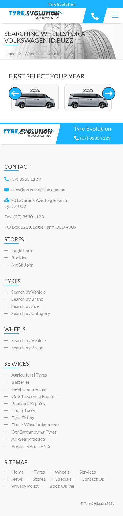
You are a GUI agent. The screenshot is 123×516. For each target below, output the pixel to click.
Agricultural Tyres (29, 374)
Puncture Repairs (28, 403)
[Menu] (115, 15)
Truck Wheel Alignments (35, 424)
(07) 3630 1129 (95, 138)
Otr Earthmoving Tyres (34, 431)
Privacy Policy (25, 486)
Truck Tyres (23, 410)
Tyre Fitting (23, 417)
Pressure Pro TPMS (30, 446)
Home (9, 53)
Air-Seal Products (28, 439)
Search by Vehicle (28, 291)
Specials (63, 479)
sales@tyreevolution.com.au (37, 189)
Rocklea (19, 257)
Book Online (61, 486)
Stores (39, 479)
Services (88, 471)
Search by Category (30, 313)
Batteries (20, 382)
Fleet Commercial (28, 389)
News (17, 479)
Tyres (39, 471)
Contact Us (93, 479)
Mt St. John (22, 264)
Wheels (62, 471)
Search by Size (25, 306)
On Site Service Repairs (34, 396)
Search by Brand (27, 299)
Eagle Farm (22, 250)
